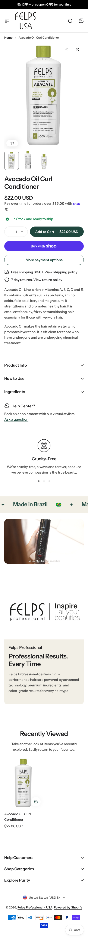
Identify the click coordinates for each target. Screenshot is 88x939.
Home (8, 37)
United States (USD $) (44, 898)
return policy (52, 280)
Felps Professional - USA (35, 907)
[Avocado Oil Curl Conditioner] (23, 783)
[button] (66, 49)
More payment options (44, 260)
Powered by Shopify (68, 907)
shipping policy (65, 272)
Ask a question (16, 419)
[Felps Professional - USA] (25, 20)
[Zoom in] (44, 96)
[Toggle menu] (7, 20)
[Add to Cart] (36, 801)
